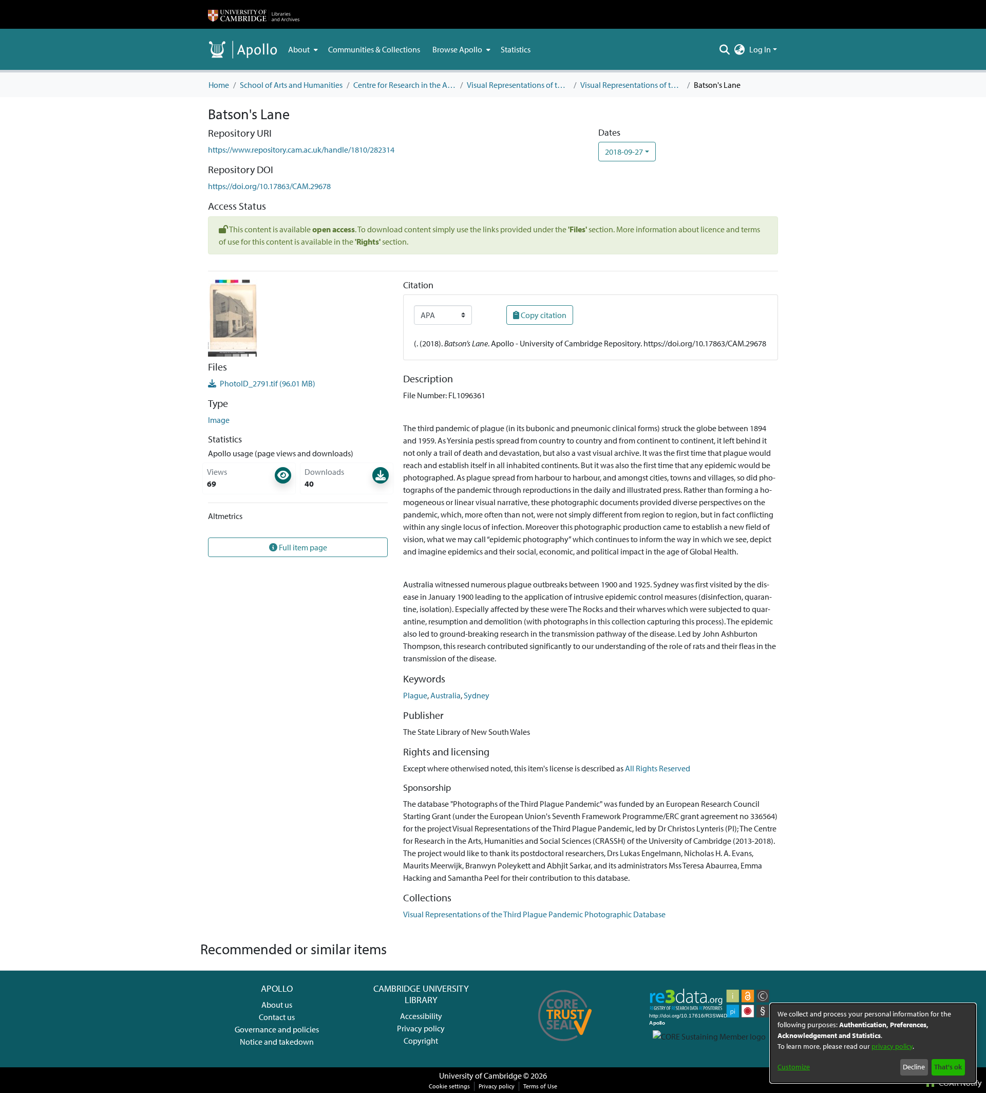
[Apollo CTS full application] (565, 1045)
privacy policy (892, 1046)
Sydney (476, 695)
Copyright (421, 1040)
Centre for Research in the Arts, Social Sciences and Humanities (404, 85)
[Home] (253, 14)
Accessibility (421, 1016)
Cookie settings (449, 1086)
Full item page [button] (302, 547)
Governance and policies (277, 1029)
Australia (445, 695)
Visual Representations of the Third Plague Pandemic (518, 85)
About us (276, 1004)
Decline (914, 1066)
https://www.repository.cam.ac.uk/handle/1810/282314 (301, 149)
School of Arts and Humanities (291, 85)
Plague (415, 695)
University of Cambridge (480, 1075)
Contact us (277, 1017)
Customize (794, 1066)
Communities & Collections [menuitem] (374, 49)
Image (219, 420)
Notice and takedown (277, 1041)
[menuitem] (302, 49)
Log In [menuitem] (760, 49)
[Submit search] (724, 49)
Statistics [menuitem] (515, 49)
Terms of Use (540, 1086)
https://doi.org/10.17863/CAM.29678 (269, 186)
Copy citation (542, 315)
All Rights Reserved (657, 768)
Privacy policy (421, 1028)
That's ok (948, 1066)
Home (218, 85)
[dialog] (873, 1043)
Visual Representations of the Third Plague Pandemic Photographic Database (631, 85)
